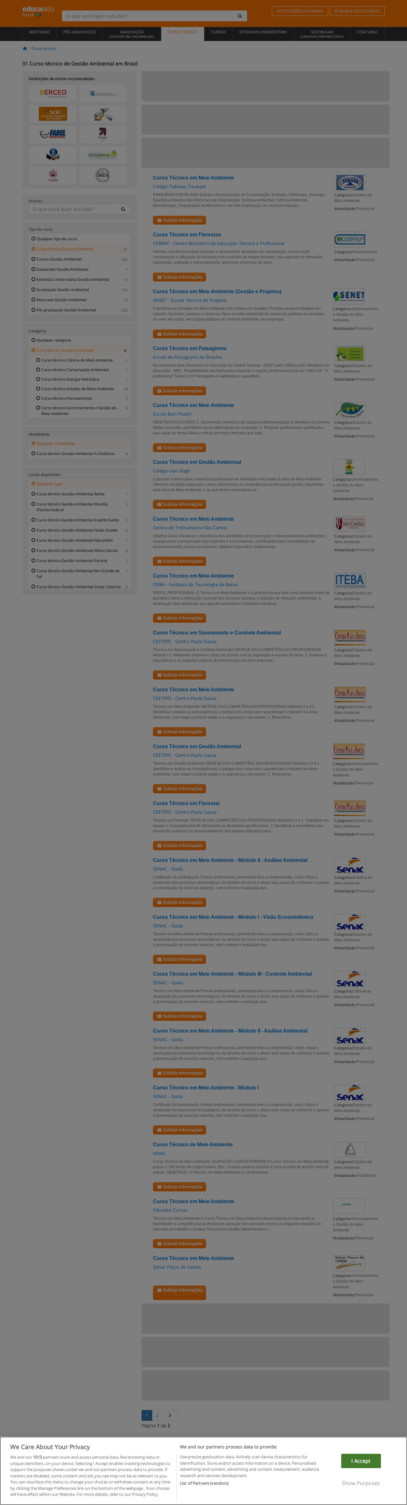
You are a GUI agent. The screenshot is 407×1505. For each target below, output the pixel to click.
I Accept (360, 1460)
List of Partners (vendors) (204, 1483)
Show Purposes (361, 1483)
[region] (203, 1471)
